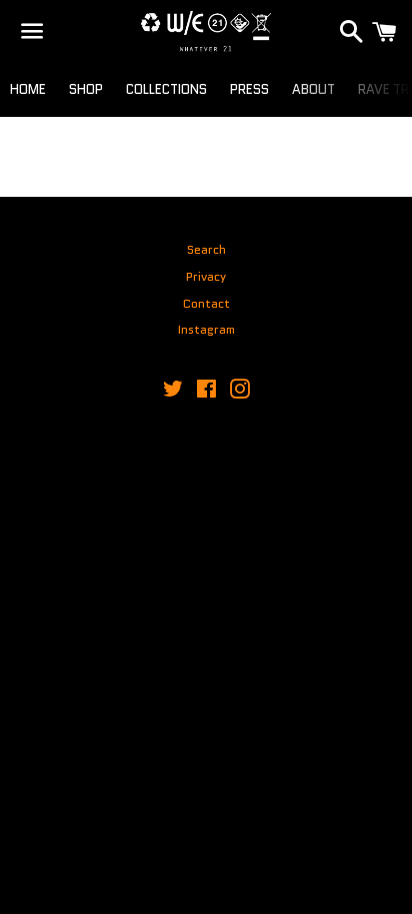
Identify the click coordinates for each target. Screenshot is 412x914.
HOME (28, 89)
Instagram (206, 329)
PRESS (249, 89)
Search (206, 249)
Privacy (206, 276)
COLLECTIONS (166, 89)
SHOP (86, 89)
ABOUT (313, 89)
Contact (206, 303)
